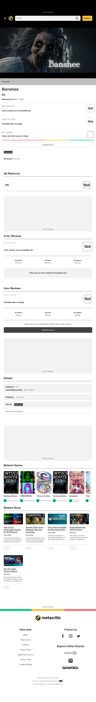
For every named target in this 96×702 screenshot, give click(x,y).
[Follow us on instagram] (71, 637)
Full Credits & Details (14, 411)
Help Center (25, 640)
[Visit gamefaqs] (70, 669)
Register (87, 18)
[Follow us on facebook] (63, 637)
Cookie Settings (25, 664)
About (25, 635)
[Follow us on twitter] (78, 637)
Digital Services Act (25, 654)
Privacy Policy (25, 650)
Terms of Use (25, 659)
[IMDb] (60, 681)
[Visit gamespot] (70, 654)
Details (8, 378)
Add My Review (48, 145)
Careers (25, 645)
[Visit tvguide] (70, 662)
